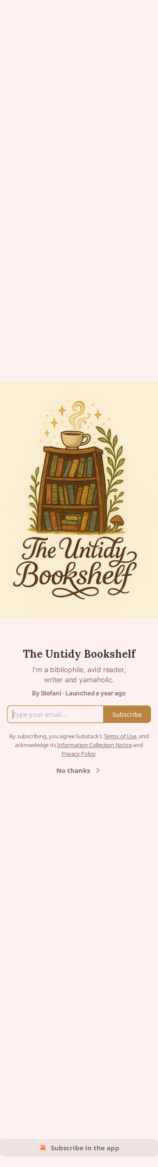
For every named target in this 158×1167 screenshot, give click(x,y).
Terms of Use (120, 736)
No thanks (73, 770)
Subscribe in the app (85, 1147)
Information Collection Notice (94, 745)
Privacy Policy (78, 754)
